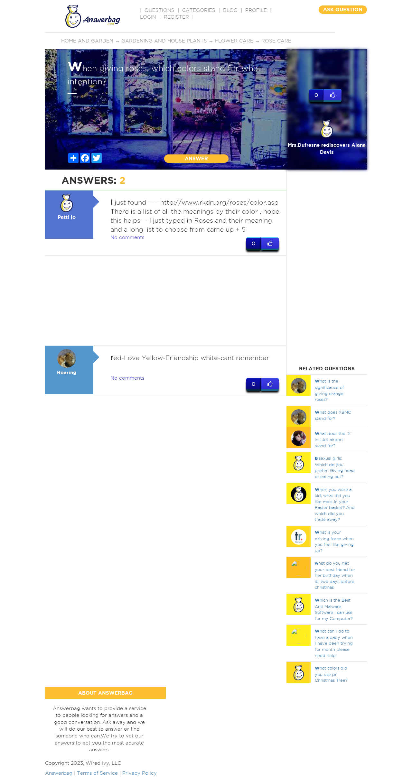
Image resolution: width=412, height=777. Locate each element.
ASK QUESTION (342, 9)
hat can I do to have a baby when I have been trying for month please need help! (334, 643)
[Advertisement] (165, 300)
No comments (127, 237)
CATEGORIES (198, 10)
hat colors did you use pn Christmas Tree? (331, 674)
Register (176, 17)
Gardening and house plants (164, 40)
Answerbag (58, 773)
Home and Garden (87, 40)
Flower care (234, 40)
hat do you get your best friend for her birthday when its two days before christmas (335, 575)
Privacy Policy (139, 773)
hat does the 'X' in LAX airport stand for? (333, 439)
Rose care (276, 40)
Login (148, 17)
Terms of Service (97, 773)
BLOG (230, 10)
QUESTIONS (159, 10)
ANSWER (196, 158)
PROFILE (256, 10)
